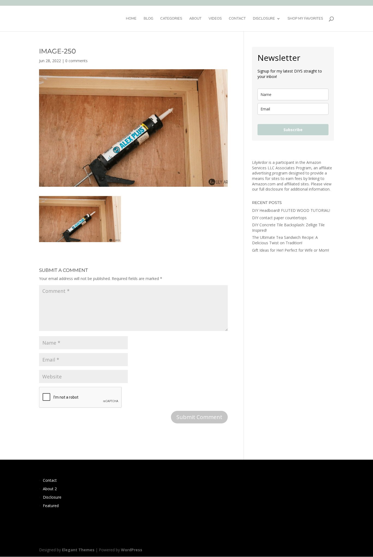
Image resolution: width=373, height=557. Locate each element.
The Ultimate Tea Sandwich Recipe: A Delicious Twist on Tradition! (285, 240)
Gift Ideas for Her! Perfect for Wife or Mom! (290, 250)
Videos (215, 19)
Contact (237, 19)
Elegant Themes (78, 549)
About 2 (50, 488)
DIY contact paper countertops (279, 217)
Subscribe (293, 129)
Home (131, 19)
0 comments (76, 60)
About (195, 19)
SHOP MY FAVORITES (305, 19)
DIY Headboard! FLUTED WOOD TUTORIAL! (291, 210)
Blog (148, 19)
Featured (51, 505)
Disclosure (264, 19)
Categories (171, 19)
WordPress (131, 549)
